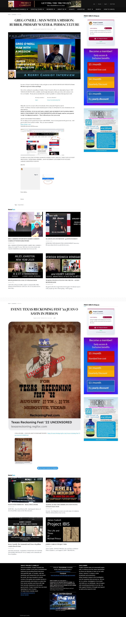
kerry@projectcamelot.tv (28, 593)
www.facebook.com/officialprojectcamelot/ (63, 575)
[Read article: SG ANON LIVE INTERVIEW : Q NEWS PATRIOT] (63, 224)
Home (9, 14)
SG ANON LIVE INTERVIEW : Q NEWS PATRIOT (61, 239)
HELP (89, 9)
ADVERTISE (81, 9)
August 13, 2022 (36, 318)
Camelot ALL (14, 14)
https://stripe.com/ (26, 124)
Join (94, 4)
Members (19, 14)
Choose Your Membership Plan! (53, 100)
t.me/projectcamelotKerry (63, 571)
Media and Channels (18, 9)
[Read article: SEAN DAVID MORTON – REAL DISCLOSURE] (25, 490)
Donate (99, 4)
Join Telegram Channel (101, 38)
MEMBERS (50, 9)
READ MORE (25, 595)
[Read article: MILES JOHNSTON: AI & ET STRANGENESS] (25, 265)
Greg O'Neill (20, 204)
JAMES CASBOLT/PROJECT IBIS (56, 544)
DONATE (71, 9)
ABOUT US (61, 9)
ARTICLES (19, 303)
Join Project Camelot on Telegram (48, 468)
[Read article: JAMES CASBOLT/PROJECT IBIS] (63, 529)
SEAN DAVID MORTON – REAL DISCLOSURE (23, 504)
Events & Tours (36, 9)
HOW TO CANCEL (109, 9)
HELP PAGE (112, 4)
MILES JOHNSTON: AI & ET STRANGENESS (22, 280)
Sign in (36, 100)
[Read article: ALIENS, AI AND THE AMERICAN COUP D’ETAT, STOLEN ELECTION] (63, 490)
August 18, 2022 (36, 29)
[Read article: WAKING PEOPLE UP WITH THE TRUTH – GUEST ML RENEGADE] (63, 265)
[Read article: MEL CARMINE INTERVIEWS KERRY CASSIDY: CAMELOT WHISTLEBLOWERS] (25, 224)
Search (98, 9)
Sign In (105, 4)
